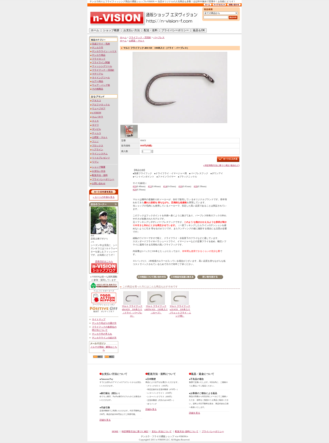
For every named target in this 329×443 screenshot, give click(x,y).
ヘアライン (97, 149)
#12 (150, 186)
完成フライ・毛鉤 (101, 44)
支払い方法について (162, 431)
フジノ (95, 141)
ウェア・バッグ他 (101, 85)
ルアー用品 (97, 81)
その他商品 (97, 89)
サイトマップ (98, 319)
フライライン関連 (101, 62)
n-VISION (96, 113)
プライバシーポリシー (103, 179)
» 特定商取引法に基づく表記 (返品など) (221, 165)
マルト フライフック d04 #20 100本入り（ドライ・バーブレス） (132, 311)
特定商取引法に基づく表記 (135, 431)
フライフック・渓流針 (103, 70)
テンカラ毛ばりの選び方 (104, 323)
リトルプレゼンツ (101, 158)
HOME (115, 431)
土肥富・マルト (100, 137)
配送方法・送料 (100, 175)
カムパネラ (97, 117)
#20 (134, 190)
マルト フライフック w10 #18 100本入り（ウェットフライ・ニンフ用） (180, 311)
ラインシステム (100, 154)
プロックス (97, 145)
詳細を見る (105, 420)
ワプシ (95, 162)
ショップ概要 (98, 167)
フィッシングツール (102, 66)
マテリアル (97, 74)
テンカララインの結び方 (104, 338)
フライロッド (98, 59)
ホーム (123, 37)
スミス (95, 121)
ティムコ (96, 133)
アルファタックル (101, 105)
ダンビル (96, 129)
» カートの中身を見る (104, 197)
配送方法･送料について (186, 431)
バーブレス (158, 37)
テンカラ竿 (97, 47)
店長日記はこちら (104, 261)
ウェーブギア (98, 108)
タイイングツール (101, 77)
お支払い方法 (98, 171)
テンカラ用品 (98, 55)
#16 (180, 186)
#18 (195, 186)
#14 (165, 186)
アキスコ (96, 100)
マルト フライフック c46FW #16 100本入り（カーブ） (156, 309)
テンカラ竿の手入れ (102, 334)
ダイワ (95, 125)
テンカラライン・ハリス (104, 51)
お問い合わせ (98, 183)
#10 (134, 186)
